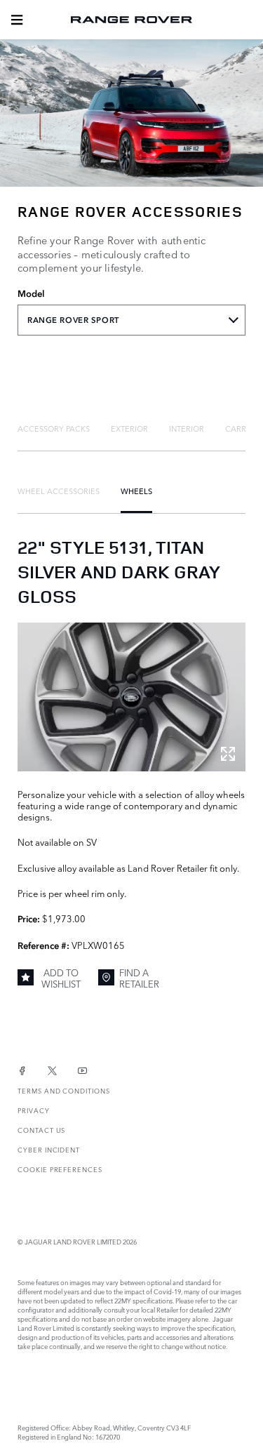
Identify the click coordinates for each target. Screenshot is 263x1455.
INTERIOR (186, 428)
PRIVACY (34, 1110)
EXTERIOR (129, 428)
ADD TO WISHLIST (61, 978)
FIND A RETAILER (139, 978)
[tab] (54, 428)
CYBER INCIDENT (49, 1149)
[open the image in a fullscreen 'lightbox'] (131, 697)
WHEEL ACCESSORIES (59, 490)
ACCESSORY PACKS (54, 428)
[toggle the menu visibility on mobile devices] (16, 19)
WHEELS (136, 490)
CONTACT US (41, 1129)
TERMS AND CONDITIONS (64, 1090)
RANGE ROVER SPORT (73, 320)
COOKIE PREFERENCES (60, 1169)
